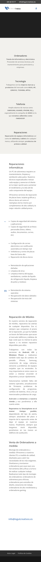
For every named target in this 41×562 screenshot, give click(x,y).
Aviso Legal (11, 553)
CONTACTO (20, 539)
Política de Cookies (25, 553)
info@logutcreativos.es (21, 519)
